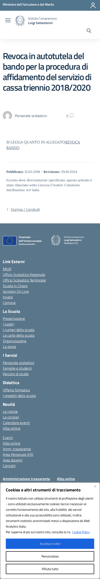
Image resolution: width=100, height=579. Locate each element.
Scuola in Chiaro (15, 286)
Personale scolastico (18, 362)
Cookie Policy (81, 531)
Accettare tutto (50, 543)
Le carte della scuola (18, 335)
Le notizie (10, 411)
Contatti (9, 465)
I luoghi (8, 324)
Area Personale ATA (18, 454)
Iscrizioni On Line (16, 291)
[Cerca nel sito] (89, 31)
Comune (9, 302)
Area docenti (12, 460)
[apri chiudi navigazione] (8, 21)
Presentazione (14, 318)
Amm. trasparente (17, 449)
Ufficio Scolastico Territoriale (24, 280)
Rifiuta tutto (50, 568)
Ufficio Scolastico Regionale (24, 274)
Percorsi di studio (16, 374)
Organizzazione (14, 341)
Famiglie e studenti (17, 368)
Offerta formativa (16, 390)
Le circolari (11, 417)
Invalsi (8, 297)
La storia (9, 346)
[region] (50, 530)
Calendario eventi (16, 422)
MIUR (7, 269)
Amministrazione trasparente (26, 479)
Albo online (11, 428)
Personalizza (50, 556)
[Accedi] (93, 5)
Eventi (8, 437)
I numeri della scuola (18, 329)
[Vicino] (95, 486)
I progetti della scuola (19, 395)
